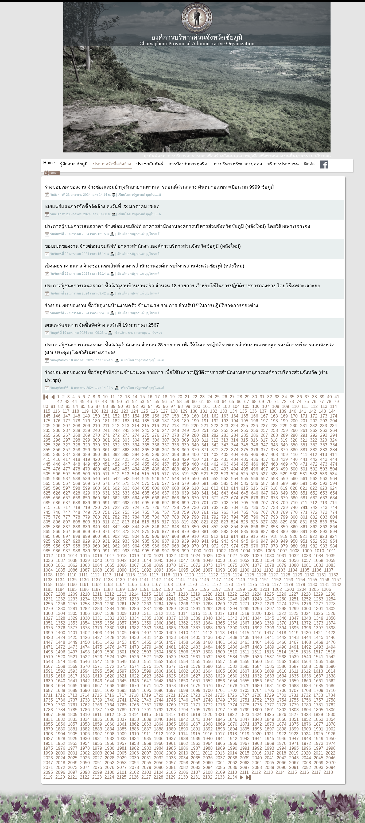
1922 (281, 734)
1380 (109, 628)
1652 (208, 681)
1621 (122, 676)
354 (333, 445)
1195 (192, 589)
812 (115, 522)
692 (116, 502)
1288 (159, 608)
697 (165, 502)
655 (47, 498)
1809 (72, 714)
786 (155, 517)
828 (274, 522)
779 (86, 517)
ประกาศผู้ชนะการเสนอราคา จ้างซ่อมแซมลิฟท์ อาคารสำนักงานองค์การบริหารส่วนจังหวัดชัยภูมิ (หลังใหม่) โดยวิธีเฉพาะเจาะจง (177, 226)
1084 (48, 570)
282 (215, 435)
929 (86, 541)
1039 (85, 560)
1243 (195, 599)
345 (244, 445)
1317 (220, 613)
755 (145, 512)
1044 (146, 560)
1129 (297, 575)
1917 (220, 734)
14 (135, 397)
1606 (232, 671)
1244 (208, 599)
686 (56, 502)
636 (155, 493)
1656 (257, 681)
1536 (257, 656)
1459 (195, 642)
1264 (159, 604)
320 (293, 440)
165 (244, 416)
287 (264, 435)
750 (96, 512)
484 (135, 469)
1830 (330, 714)
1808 (60, 714)
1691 (97, 690)
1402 (85, 632)
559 (284, 478)
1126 (261, 575)
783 (126, 517)
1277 (318, 604)
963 (126, 546)
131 (203, 411)
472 (313, 464)
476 (56, 469)
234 (333, 425)
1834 (85, 719)
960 (96, 546)
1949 (318, 738)
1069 (159, 565)
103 (226, 406)
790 (195, 517)
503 (323, 469)
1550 (134, 661)
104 (236, 406)
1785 (72, 709)
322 (313, 440)
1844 (208, 719)
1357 (122, 623)
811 (106, 522)
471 (304, 464)
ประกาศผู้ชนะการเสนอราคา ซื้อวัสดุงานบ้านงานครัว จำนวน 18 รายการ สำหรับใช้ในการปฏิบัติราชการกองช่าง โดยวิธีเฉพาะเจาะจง (182, 285)
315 (244, 440)
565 (47, 483)
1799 (245, 709)
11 (112, 397)
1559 (245, 661)
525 (244, 474)
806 (56, 522)
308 (175, 440)
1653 (220, 681)
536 (56, 478)
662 (116, 498)
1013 (60, 555)
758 (175, 512)
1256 (60, 604)
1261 (122, 604)
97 (172, 406)
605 (145, 488)
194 (234, 421)
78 (329, 401)
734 (234, 507)
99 (187, 406)
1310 (134, 613)
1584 (257, 666)
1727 (244, 695)
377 (264, 449)
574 (135, 483)
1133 (48, 579)
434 (234, 459)
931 (106, 541)
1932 (109, 738)
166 (254, 416)
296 (56, 440)
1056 (294, 560)
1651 (195, 681)
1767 (146, 705)
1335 (146, 618)
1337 (171, 618)
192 (215, 421)
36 (299, 397)
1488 (257, 647)
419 (86, 459)
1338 (183, 618)
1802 (281, 709)
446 (56, 464)
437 (264, 459)
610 (195, 488)
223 (224, 425)
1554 (183, 661)
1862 (134, 724)
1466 (281, 642)
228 (274, 425)
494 (234, 469)
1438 (232, 637)
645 (244, 493)
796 (254, 517)
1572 (109, 666)
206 (56, 425)
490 (195, 469)
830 (293, 522)
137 (263, 411)
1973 (318, 743)
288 (274, 435)
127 (164, 411)
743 (323, 507)
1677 (220, 685)
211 (106, 425)
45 (82, 401)
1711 (48, 695)
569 (86, 483)
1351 (48, 623)
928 (76, 541)
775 (47, 517)
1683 (294, 685)
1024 (195, 555)
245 (145, 430)
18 (164, 397)
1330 (85, 618)
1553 (171, 661)
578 (175, 483)
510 (96, 474)
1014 (72, 555)
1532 (208, 656)
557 (264, 478)
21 (187, 397)
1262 (134, 604)
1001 (208, 551)
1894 (232, 729)
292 (313, 435)
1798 (232, 709)
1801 (269, 709)
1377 (72, 628)
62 (209, 401)
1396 (306, 628)
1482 (183, 647)
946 (254, 541)
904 (135, 536)
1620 (109, 676)
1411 (195, 632)
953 (323, 541)
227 (264, 425)
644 (234, 493)
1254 (331, 599)
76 (314, 401)
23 (202, 397)
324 (333, 440)
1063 (85, 565)
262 (313, 430)
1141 (144, 579)
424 (135, 459)
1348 (306, 618)
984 (333, 546)
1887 (146, 729)
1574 (134, 666)
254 (234, 430)
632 (116, 493)
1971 (294, 743)
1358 (134, 623)
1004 (245, 551)
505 (47, 474)
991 (106, 551)
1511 (244, 652)
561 (304, 478)
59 (186, 401)
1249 (269, 599)
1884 (109, 729)
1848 (257, 719)
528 (274, 474)
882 (215, 531)
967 (165, 546)
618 (274, 488)
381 (304, 449)
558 (274, 478)
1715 (97, 695)
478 (76, 469)
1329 (72, 618)
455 (145, 464)
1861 (122, 724)
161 (205, 416)
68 (254, 401)
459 (185, 464)
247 (165, 430)
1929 (72, 738)
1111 (83, 575)
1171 (204, 584)
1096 (195, 570)
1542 (331, 656)
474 (333, 464)
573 (126, 483)
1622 (134, 676)
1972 (306, 743)
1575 (146, 666)
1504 (159, 652)
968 (175, 546)
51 (127, 401)
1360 (159, 623)
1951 (48, 743)
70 (269, 401)
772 (313, 512)
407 (264, 454)
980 (294, 546)
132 (213, 411)
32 (269, 397)
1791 (146, 709)
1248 (257, 599)
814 (135, 522)
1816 (158, 714)
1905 (72, 734)
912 (214, 536)
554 (234, 478)
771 (304, 512)
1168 (168, 584)
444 (333, 459)
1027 (232, 555)
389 (86, 454)
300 (96, 440)
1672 (159, 685)
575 (145, 483)
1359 (146, 623)
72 (284, 401)
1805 (318, 709)
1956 (109, 743)
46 (89, 401)
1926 (330, 734)
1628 (208, 676)
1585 (269, 666)
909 (185, 536)
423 (126, 459)
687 (66, 502)
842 (116, 527)
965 (145, 546)
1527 (146, 656)
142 (312, 411)
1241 (171, 599)
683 (323, 498)
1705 (269, 690)
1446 (331, 637)
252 (215, 430)
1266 (183, 604)
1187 (96, 589)
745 (47, 512)
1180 (312, 584)
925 (47, 541)
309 (185, 440)
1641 (72, 681)
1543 (48, 661)
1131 (321, 575)
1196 (204, 589)
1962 (183, 743)
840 (96, 527)
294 (333, 435)
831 (303, 522)
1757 (318, 700)
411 (303, 454)
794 (234, 517)
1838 (134, 719)
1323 (293, 613)
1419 (293, 632)
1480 (159, 647)
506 (56, 474)
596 (56, 488)
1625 (171, 676)
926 (56, 541)
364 (135, 449)
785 (145, 517)
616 (254, 488)
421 (106, 459)
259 (284, 430)
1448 (60, 642)
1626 (183, 676)
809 (86, 522)
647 (264, 493)
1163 (108, 584)
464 (234, 464)
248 (175, 430)
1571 (97, 666)
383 (323, 449)
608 (175, 488)
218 (175, 425)
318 (274, 440)
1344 (257, 618)
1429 (122, 637)
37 (307, 397)
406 (254, 454)
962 (116, 546)
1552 (159, 661)
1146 (204, 579)
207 (66, 425)
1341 (220, 618)
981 (304, 546)
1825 (269, 714)
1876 (306, 724)
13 (127, 397)
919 (284, 536)
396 (155, 454)
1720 (158, 695)
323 (323, 440)
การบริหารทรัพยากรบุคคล (237, 164)
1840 (159, 719)
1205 (314, 589)
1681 (269, 685)
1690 (85, 690)
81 (53, 406)
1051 (232, 560)
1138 (108, 579)
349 (284, 445)
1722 (183, 695)
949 (284, 541)
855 (244, 527)
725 (145, 507)
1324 (306, 613)
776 (56, 517)
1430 (134, 637)
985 (47, 551)
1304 (60, 613)
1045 (159, 560)
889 (284, 531)
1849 (269, 719)
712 (313, 502)
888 (274, 531)
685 (47, 502)
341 (205, 445)
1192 (156, 589)
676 (254, 498)
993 (126, 551)
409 (284, 454)
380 (294, 449)
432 (215, 459)
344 (234, 445)
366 (155, 449)
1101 (256, 570)
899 (86, 536)
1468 (306, 642)
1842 (183, 719)
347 (264, 445)
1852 (306, 719)
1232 (60, 599)
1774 (232, 705)
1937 (171, 738)
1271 (245, 604)
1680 (257, 685)
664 (135, 498)
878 (175, 531)
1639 (48, 681)
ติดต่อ (309, 164)
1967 (245, 743)
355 (47, 449)
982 (313, 546)
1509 (220, 652)
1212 (109, 594)
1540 (306, 656)
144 (332, 411)
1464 (257, 642)
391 (106, 454)
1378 (85, 628)
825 (244, 522)
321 (303, 440)
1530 (183, 656)
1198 (228, 589)
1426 (85, 637)
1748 (208, 700)
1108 (48, 575)
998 (175, 551)
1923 (293, 734)
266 (56, 435)
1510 (232, 652)
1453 (122, 642)
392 (116, 454)
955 (47, 546)
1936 (159, 738)
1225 (269, 594)
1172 (216, 584)
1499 (97, 652)
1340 (208, 618)
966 (155, 546)
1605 (220, 671)
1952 (60, 743)
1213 (121, 594)
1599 (146, 671)
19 (172, 397)
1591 (48, 671)
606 (155, 488)
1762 (85, 705)
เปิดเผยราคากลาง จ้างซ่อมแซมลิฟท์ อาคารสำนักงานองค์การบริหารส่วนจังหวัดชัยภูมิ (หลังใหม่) (144, 266)
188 (175, 421)
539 (86, 478)
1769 (171, 705)
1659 (294, 681)
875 (145, 531)
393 (126, 454)
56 (164, 401)
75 (306, 401)
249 (185, 430)
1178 (288, 584)
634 (135, 493)
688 (76, 502)
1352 (60, 623)
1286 (134, 608)
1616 (60, 676)
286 (254, 435)
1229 (318, 594)
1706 (281, 690)
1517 (318, 652)
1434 (183, 637)
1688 (60, 690)
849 (185, 527)
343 (224, 445)
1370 (281, 623)
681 (304, 498)
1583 (245, 666)
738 (274, 507)
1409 (171, 632)
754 (135, 512)
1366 (232, 623)
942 (215, 541)
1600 (159, 671)
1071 (183, 565)
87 (98, 406)
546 (155, 478)
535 (47, 478)
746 (56, 512)
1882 (85, 729)
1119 (177, 575)
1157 (336, 579)
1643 (97, 681)
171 (304, 416)
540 (96, 478)
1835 (97, 719)
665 (145, 498)
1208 (60, 594)
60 (194, 401)
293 (323, 435)
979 (284, 546)
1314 (183, 613)
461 (205, 464)
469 (284, 464)
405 (244, 454)
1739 (97, 700)
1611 (293, 671)
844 (135, 527)
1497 (72, 652)
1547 (97, 661)
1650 (183, 681)
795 (244, 517)
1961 (171, 743)
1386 (183, 628)
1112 (95, 575)
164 (234, 416)
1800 (257, 709)
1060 (48, 565)
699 (185, 502)
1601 (171, 671)
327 (66, 445)
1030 (269, 555)
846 (155, 527)
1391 (245, 628)
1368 (257, 623)
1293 (220, 608)
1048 (195, 560)
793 (224, 517)
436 (254, 459)
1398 (331, 628)
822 (214, 522)
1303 (48, 613)
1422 (330, 632)
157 (165, 416)
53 (141, 401)
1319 (244, 613)
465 (244, 464)
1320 (257, 613)
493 (224, 469)
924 (333, 536)
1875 (294, 724)
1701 (220, 690)
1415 (244, 632)
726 (155, 507)
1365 (220, 623)
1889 (171, 729)
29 (247, 397)
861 (304, 527)
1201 (265, 589)
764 (234, 512)
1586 (281, 666)
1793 (171, 709)
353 (323, 445)
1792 (159, 709)
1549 (122, 661)
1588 (306, 666)
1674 (183, 685)
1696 (159, 690)
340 (195, 445)
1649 (171, 681)
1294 (232, 608)
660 (96, 498)
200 (294, 421)
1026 (220, 555)
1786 (85, 709)
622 (313, 488)
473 (323, 464)
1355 (97, 623)
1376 (60, 628)
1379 (97, 628)
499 (284, 469)
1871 (245, 724)
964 (135, 546)
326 (56, 445)
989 (86, 551)
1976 (60, 748)
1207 (48, 594)
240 (96, 430)
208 (76, 425)
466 (254, 464)
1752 (257, 700)
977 (264, 546)
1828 (306, 714)
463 (224, 464)
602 (116, 488)
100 (196, 406)
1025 (208, 555)
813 (125, 522)
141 (302, 411)
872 (116, 531)
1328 (60, 618)
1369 (269, 623)
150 (96, 416)
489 (185, 469)
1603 (195, 671)
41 (337, 397)
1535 (245, 656)
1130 (309, 575)
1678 (232, 685)
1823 (244, 714)
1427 (97, 637)
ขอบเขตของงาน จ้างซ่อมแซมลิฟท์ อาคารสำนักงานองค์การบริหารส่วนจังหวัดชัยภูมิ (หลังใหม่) (143, 246)
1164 (120, 584)
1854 (331, 719)
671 (205, 498)
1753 (269, 700)
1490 (281, 647)
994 (135, 551)
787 (165, 517)
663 (126, 498)
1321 (269, 613)
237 (66, 430)
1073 (208, 565)
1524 (109, 656)
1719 (146, 695)
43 (67, 401)
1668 (109, 685)
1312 (158, 613)
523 (224, 474)
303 (126, 440)
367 (165, 449)
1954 (85, 743)
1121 (201, 575)
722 (116, 507)
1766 (134, 705)
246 (155, 430)
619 (284, 488)
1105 (304, 570)
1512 (257, 652)
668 (175, 498)
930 (96, 541)
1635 (294, 676)
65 (231, 401)
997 (165, 551)
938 (175, 541)
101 (206, 406)
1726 (232, 695)
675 (244, 498)
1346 (281, 618)
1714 (85, 695)
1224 (257, 594)
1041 (109, 560)
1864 (159, 724)
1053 (257, 560)
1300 (306, 608)
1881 (72, 729)
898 (76, 536)
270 (96, 435)
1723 (195, 695)
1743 (146, 700)
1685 (318, 685)
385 (47, 454)
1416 (257, 632)
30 (254, 397)
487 (165, 469)
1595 (97, 671)
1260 (109, 604)
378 (274, 449)
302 (116, 440)
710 (294, 502)
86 (90, 406)
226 (254, 425)
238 (76, 430)
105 (246, 406)
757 (165, 512)
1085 (60, 570)
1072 (195, 565)
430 (195, 459)
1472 (60, 647)
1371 (294, 623)
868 (76, 531)
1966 (232, 743)
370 (195, 449)
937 (165, 541)
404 (234, 454)
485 (145, 469)
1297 (269, 608)
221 (204, 425)
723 (126, 507)
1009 (307, 551)
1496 (60, 652)
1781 (318, 705)
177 (66, 421)
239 (86, 430)
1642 (85, 681)
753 (126, 512)
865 (47, 531)
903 (126, 536)
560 (294, 478)
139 (282, 411)
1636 (306, 676)
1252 (306, 599)
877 (165, 531)
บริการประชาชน (283, 164)
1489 (269, 647)
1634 (281, 676)
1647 (146, 681)
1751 (245, 700)
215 (145, 425)
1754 (281, 700)
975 (244, 546)
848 (175, 527)
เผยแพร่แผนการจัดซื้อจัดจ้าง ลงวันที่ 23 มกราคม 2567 (102, 206)
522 (214, 474)
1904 (60, 734)
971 (205, 546)
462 (215, 464)
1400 (60, 632)
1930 (85, 738)
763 (224, 512)
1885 (122, 729)
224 (234, 425)
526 (254, 474)
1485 (220, 647)
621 (303, 488)
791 (205, 517)
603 (126, 488)
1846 (232, 719)
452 (116, 464)
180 (96, 421)
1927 (48, 738)
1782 (331, 705)
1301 (318, 608)
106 (255, 406)
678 (274, 498)
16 (149, 397)
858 (274, 527)
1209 (72, 594)
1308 (109, 613)
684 (333, 498)
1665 (72, 685)
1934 (134, 738)
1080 (294, 565)
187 (165, 421)
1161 (84, 584)
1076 (245, 565)
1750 (232, 700)
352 (313, 445)
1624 (159, 676)
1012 (48, 555)
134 (233, 411)
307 (165, 440)
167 (264, 416)
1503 (146, 652)
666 (155, 498)
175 (47, 421)
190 (195, 421)
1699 (195, 690)
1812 (109, 714)
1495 (48, 652)
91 (128, 406)
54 (149, 401)
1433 (171, 637)
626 (56, 493)
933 (126, 541)
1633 (269, 676)
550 (195, 478)
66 (239, 401)
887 (264, 531)
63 (216, 401)
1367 (245, 623)
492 (215, 469)
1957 (122, 743)
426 (155, 459)
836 (56, 527)
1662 (331, 681)
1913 (171, 734)
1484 (208, 647)
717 (66, 507)
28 (239, 397)
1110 (71, 575)
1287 (146, 608)
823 (224, 522)
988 (76, 551)
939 (185, 541)
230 (293, 425)
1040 (97, 560)
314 (234, 440)
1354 (85, 623)
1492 (306, 647)
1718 (134, 695)
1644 (109, 681)
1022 (171, 555)
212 (115, 425)
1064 (97, 565)
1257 (72, 604)
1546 (85, 661)
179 (86, 421)
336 (155, 445)
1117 (153, 575)
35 (292, 397)
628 (76, 493)
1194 (180, 589)
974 (234, 546)
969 (185, 546)
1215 (146, 594)
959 (86, 546)
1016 (97, 555)
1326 (330, 613)
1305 (72, 613)
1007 (282, 551)
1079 (281, 565)
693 (126, 502)
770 (294, 512)
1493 (318, 647)
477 (66, 469)
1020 (146, 555)
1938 (183, 738)
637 (165, 493)
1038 (72, 560)
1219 (195, 594)
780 (96, 517)
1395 (294, 628)
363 (126, 449)
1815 (146, 714)
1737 (72, 700)
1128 (285, 575)
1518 (330, 652)
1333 (122, 618)
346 (254, 445)
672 (215, 498)
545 (145, 478)
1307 (97, 613)
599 (86, 488)
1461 (220, 642)
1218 (183, 594)
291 (304, 435)
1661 (318, 681)
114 (333, 406)
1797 (220, 709)
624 (333, 488)
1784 (60, 709)
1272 (257, 604)
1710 (331, 690)
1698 (183, 690)
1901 (318, 729)
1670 (134, 685)
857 (264, 527)
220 (195, 425)
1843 (195, 719)
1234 (85, 599)
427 (165, 459)
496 (254, 469)
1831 (48, 719)
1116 (142, 575)
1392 (257, 628)
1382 (134, 628)
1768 (159, 705)
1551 (146, 661)
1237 (122, 599)
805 (47, 522)
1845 (220, 719)
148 (76, 416)
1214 (134, 594)
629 (86, 493)
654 (333, 493)
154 (135, 416)
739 (284, 507)
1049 (208, 560)
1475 (97, 647)
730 (195, 507)
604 (135, 488)
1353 (72, 623)
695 (145, 502)
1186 (84, 589)
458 (175, 464)
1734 (330, 695)
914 (234, 536)
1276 (306, 604)
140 (292, 411)
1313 (171, 613)
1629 (220, 676)
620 (293, 488)
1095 (183, 570)
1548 (109, 661)
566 (56, 483)
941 (205, 541)
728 (175, 507)
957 (66, 546)
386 (56, 454)
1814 (134, 714)
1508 (208, 652)
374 (234, 449)
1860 (109, 724)
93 (143, 406)
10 (105, 397)
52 (134, 401)
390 (96, 454)
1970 (281, 743)
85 (83, 406)
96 (165, 406)
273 (126, 435)
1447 (48, 642)
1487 (245, 647)
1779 (294, 705)
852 (215, 527)
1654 (232, 681)
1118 (165, 575)
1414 (232, 632)
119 (85, 411)
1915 (195, 734)
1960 (159, 743)
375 (244, 449)
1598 (134, 671)
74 (299, 401)
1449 (72, 642)
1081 (306, 565)
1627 (195, 676)
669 (185, 498)
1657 (269, 681)
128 (174, 411)
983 (323, 546)
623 (323, 488)
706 (254, 502)
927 (66, 541)
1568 (60, 666)
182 (116, 421)
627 (66, 493)
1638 (331, 676)
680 (294, 498)
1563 (294, 661)
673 (224, 498)
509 (86, 474)
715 (47, 507)
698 (175, 502)
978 (274, 546)
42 (59, 401)
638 (175, 493)
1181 (324, 584)
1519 (48, 656)
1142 (156, 579)
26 (224, 397)
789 (185, 517)
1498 (85, 652)
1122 (213, 575)
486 (155, 469)
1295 (245, 608)
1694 (134, 690)
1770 (183, 705)
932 (116, 541)
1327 (48, 618)
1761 (72, 705)
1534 (232, 656)
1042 (122, 560)
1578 (183, 666)
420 (96, 459)
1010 (319, 551)
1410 (183, 632)
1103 (280, 570)
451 (106, 464)
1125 (249, 575)
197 (264, 421)
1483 (195, 647)
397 (165, 454)
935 (145, 541)
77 (321, 401)
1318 (232, 613)
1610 (281, 671)
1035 (331, 555)
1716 (109, 695)
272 (116, 435)
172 (313, 416)
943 (224, 541)
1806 (331, 709)
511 (106, 474)
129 (184, 411)
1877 (318, 724)
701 (205, 502)
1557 (220, 661)
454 (135, 464)
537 (66, 478)
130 (193, 411)
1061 (60, 565)
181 (106, 421)
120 (95, 411)
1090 (122, 570)
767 (264, 512)
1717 (121, 695)
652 (313, 493)
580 (195, 483)
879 (185, 531)
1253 (318, 599)
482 (116, 469)
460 (195, 464)
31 (262, 397)
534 (333, 474)
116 (56, 411)
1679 (245, 685)
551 (205, 478)
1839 (146, 719)
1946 (281, 738)
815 (145, 522)
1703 (245, 690)
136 (253, 411)
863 (323, 527)
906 (155, 536)
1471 (48, 647)
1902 (331, 729)
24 (209, 397)
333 (126, 445)
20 (179, 397)
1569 (72, 666)
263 (323, 430)
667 (165, 498)
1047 (183, 560)
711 (303, 502)
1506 (183, 652)
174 (333, 416)
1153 (288, 579)
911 (204, 536)
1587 (294, 666)
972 (215, 546)
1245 (220, 599)
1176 (264, 584)
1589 (318, 666)
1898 (281, 729)
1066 (122, 565)
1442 (281, 637)
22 (194, 397)
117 (66, 411)
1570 (85, 666)
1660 (306, 681)
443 (323, 459)
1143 (168, 579)
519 (185, 474)
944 (234, 541)
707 (264, 502)
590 (294, 483)
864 (333, 527)
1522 (85, 656)
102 (216, 406)
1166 (144, 584)
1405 (122, 632)
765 (244, 512)
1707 (294, 690)
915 (244, 536)
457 (165, 464)
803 (323, 517)
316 (254, 440)
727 (165, 507)
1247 (245, 599)
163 (224, 416)
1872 (257, 724)
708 (274, 502)
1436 (208, 637)
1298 (281, 608)
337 (165, 445)
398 (175, 454)
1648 (159, 681)
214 (135, 425)
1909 (122, 734)
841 (106, 527)
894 (333, 531)
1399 (48, 632)
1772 (208, 705)
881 (205, 531)
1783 (48, 709)
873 (126, 531)
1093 (159, 570)
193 (224, 421)
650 (294, 493)
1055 (281, 560)
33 (277, 397)
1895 (245, 729)
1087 (85, 570)
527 (264, 474)
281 (205, 435)
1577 (171, 666)
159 (185, 416)
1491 (294, 647)
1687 (48, 690)
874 (135, 531)
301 (106, 440)
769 (284, 512)
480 (96, 469)
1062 (72, 565)
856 (254, 527)
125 (144, 411)
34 (284, 397)
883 (224, 531)
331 (106, 445)
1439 (245, 637)
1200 (252, 589)
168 (274, 416)
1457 (171, 642)
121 (104, 411)
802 (313, 517)
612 (214, 488)
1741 (122, 700)
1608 (257, 671)
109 (285, 406)
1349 (318, 618)
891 (304, 531)
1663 (48, 685)
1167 (156, 584)
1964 (208, 743)
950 (294, 541)
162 (215, 416)
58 (179, 401)
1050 (220, 560)
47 (97, 401)
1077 (257, 565)
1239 (146, 599)
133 (223, 411)
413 (323, 454)
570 (96, 483)
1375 (48, 628)
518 (175, 474)
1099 (232, 570)
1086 (72, 570)
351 (304, 445)
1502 (134, 652)
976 (254, 546)
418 (76, 459)
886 (254, 531)
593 (323, 483)
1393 (269, 628)
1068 (146, 565)
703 (224, 502)
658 (76, 498)
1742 (134, 700)
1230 (330, 594)
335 (145, 445)
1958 (134, 743)
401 (205, 454)
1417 (269, 632)
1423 (48, 637)
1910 (134, 734)
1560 (257, 661)
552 (215, 478)
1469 (318, 642)
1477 (122, 647)
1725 (220, 695)
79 (336, 401)
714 (333, 502)
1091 (134, 570)
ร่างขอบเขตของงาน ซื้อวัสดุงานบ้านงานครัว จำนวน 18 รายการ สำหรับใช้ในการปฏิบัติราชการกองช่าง (151, 305)
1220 (207, 594)
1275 (294, 604)
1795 (195, 709)
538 (76, 478)
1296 (257, 608)
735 (244, 507)
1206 (326, 589)
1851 (294, 719)
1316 (207, 613)
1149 (240, 579)
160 (195, 416)
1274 (281, 604)
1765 (122, 705)
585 (244, 483)
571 (106, 483)
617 (264, 488)
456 (155, 464)
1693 (122, 690)
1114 (118, 575)
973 (224, 546)
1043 (134, 560)
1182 (336, 584)
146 (56, 416)
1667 (97, 685)
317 (264, 440)
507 (66, 474)
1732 (306, 695)
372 (215, 449)
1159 (60, 584)
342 (215, 445)
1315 (195, 613)
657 (66, 498)
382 (313, 449)
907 (165, 536)
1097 (208, 570)
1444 (306, 637)
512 (115, 474)
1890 (183, 729)
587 (264, 483)
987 (66, 551)
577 (165, 483)
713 (323, 502)
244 (135, 430)
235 (47, 430)
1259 (97, 604)
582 (215, 483)
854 (234, 527)
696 (155, 502)
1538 (281, 656)
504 (333, 469)
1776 (257, 705)
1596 (109, 671)
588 (274, 483)
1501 (122, 652)
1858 (85, 724)
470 (294, 464)
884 (234, 531)
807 (66, 522)
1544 (60, 661)
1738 (85, 700)
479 (86, 469)
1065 (109, 565)
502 (313, 469)
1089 (109, 570)
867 (66, 531)
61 (201, 401)
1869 (220, 724)
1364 (208, 623)
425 (145, 459)
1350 (331, 618)
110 (295, 406)
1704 (257, 690)
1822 (232, 714)
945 (244, 541)
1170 (192, 584)
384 (333, 449)
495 (244, 469)
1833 (72, 719)
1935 (146, 738)
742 (313, 507)
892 (313, 531)
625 (47, 493)
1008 (295, 551)
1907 (97, 734)
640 (195, 493)
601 (106, 488)
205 (47, 425)
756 (155, 512)
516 (155, 474)
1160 (72, 584)
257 (264, 430)
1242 (183, 599)
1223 (244, 594)
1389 (220, 628)
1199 (240, 589)
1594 (85, 671)
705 (244, 502)
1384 (159, 628)
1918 (232, 734)
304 (135, 440)
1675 (195, 685)
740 (294, 507)
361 (106, 449)
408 (274, 454)
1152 (276, 579)
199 (284, 421)
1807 (48, 714)
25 (217, 397)
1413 (220, 632)
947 (264, 541)
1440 (257, 637)
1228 (306, 594)
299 (86, 440)
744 (333, 507)
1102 (268, 570)
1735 (48, 700)
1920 (257, 734)
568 (76, 483)
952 (313, 541)
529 (284, 474)
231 (303, 425)
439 (284, 459)
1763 (97, 705)
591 (304, 483)
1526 (134, 656)
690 (96, 502)
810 (96, 522)
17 (157, 397)
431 (205, 459)
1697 (171, 690)
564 (333, 478)
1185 (72, 589)
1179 (300, 584)
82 (60, 406)
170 (294, 416)
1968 (257, 743)
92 (135, 406)
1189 (120, 589)
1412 (207, 632)
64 (224, 401)
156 (155, 416)
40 (329, 397)
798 (274, 517)
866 (56, 531)
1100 (244, 570)
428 (175, 459)
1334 (134, 618)
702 (215, 502)
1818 (183, 714)
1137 (96, 579)
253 (224, 430)
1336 (159, 618)
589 (284, 483)
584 (234, 483)
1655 (245, 681)
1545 (72, 661)
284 (234, 435)
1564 (306, 661)
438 (274, 459)
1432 (159, 637)
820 (195, 522)
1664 (60, 685)
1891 (195, 729)
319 (284, 440)
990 (96, 551)
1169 (180, 584)
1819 (195, 714)
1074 (220, 565)
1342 (232, 618)
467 (264, 464)
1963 (195, 743)
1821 (220, 714)
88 (105, 406)
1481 (171, 647)
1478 (134, 647)
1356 (109, 623)
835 (47, 527)
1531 (195, 656)
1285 (122, 608)
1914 (183, 734)
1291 (195, 608)
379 (284, 449)
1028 (245, 555)
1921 (269, 734)
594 (333, 483)
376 (254, 449)
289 (284, 435)
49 (112, 401)
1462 (232, 642)
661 (106, 498)
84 (75, 406)
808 (76, 522)
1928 (60, 738)
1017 (109, 555)
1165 (132, 584)
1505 (171, 652)
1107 (328, 570)
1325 (318, 613)
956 (56, 546)
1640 (60, 681)
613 (224, 488)
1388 (208, 628)
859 (284, 527)
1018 (122, 555)
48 (104, 401)
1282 (85, 608)
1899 (294, 729)
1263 (146, 604)
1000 (196, 551)
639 (185, 493)
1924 (306, 734)
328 (76, 445)
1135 (72, 579)
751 (106, 512)
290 (294, 435)
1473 (72, 647)
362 (116, 449)
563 (323, 478)
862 (313, 527)
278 (175, 435)
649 (284, 493)
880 (195, 531)
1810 (85, 714)
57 (171, 401)
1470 (331, 642)
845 (145, 527)
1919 (244, 734)
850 (195, 527)
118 (75, 411)
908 (175, 536)
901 (106, 536)
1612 (306, 671)
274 (135, 435)
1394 (281, 628)
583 (224, 483)
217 (165, 425)
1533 (220, 656)
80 (45, 406)
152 (116, 416)
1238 (134, 599)
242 (116, 430)
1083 (331, 565)
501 (304, 469)
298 (76, 440)
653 (323, 493)
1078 (269, 565)
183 (126, 421)
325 (47, 445)
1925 (318, 734)
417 (66, 459)
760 (195, 512)
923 (323, 536)
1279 (48, 608)
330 (96, 445)
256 (254, 430)
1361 (171, 623)
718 (76, 507)
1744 (159, 700)
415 (47, 459)
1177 (276, 584)
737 (264, 507)
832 (313, 522)
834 (333, 522)
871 (106, 531)
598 (76, 488)
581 (205, 483)
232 (313, 425)
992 (116, 551)
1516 (306, 652)
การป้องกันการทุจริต (188, 164)
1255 (48, 604)
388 (76, 454)
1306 (85, 613)
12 (120, 397)
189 (185, 421)
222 (214, 425)
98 (180, 406)
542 (116, 478)
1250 (281, 599)
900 (96, 536)
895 (47, 536)
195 (244, 421)
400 (195, 454)
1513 (269, 652)
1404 (109, 632)
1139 (120, 579)
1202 (277, 589)
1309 (122, 613)
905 (145, 536)
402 (215, 454)
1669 (122, 685)
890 (294, 531)
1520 (60, 656)
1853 (318, 719)
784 (135, 517)
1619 (97, 676)
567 (66, 483)
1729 (269, 695)
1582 (232, 666)
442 (313, 459)
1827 (293, 714)
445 (47, 464)
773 (323, 512)
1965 (220, 743)
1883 (97, 729)
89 (113, 406)
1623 (146, 676)
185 (145, 421)
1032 (294, 555)
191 (205, 421)
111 (304, 406)
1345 (269, 618)
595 (47, 488)
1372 (306, 623)
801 (304, 517)
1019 (134, 555)
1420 (306, 632)
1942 (232, 738)
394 (135, 454)
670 (195, 498)
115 (46, 411)
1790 (134, 709)
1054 (269, 560)
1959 (146, 743)
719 (86, 507)
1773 (220, 705)
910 (195, 536)
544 (135, 478)
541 (106, 478)
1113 (106, 575)
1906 (85, 734)
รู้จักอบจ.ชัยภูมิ (74, 164)
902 (116, 536)
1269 (220, 604)
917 (264, 536)
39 (322, 397)
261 (304, 430)
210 (96, 425)
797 (264, 517)
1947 (294, 738)
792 (215, 517)
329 (86, 445)
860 (294, 527)
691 (106, 502)
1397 (318, 628)
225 (244, 425)
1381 (122, 628)
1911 (146, 734)
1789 (122, 709)
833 (323, 522)
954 (333, 541)
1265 (171, 604)
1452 (109, 642)
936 (155, 541)
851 (205, 527)
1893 (220, 729)
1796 (208, 709)
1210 (85, 594)
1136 (84, 579)
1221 (220, 594)
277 (165, 435)
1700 (208, 690)
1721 (171, 695)
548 (175, 478)
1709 (318, 690)
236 (56, 430)
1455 (146, 642)
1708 (306, 690)
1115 (130, 575)
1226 (281, 594)
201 (304, 421)
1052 (245, 560)
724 (135, 507)
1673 (171, 685)
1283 (97, 608)
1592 (60, 671)
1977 (72, 748)
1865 (171, 724)
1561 (269, 661)
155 (145, 416)
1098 (220, 570)
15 (142, 397)
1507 (195, 652)
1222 (232, 594)
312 (214, 440)
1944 (257, 738)
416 (56, 459)
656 (56, 498)
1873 (269, 724)
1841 (171, 719)
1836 (109, 719)
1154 (300, 579)
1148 (228, 579)
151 (106, 416)
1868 (208, 724)
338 (175, 445)
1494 (331, 647)
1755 (294, 700)
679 (284, 498)
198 (274, 421)
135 (243, 411)
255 (244, 430)
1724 (207, 695)
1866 (183, 724)
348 (274, 445)
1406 (134, 632)
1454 (134, 642)
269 (86, 435)
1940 (208, 738)
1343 (245, 618)
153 (126, 416)
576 (155, 483)
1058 (318, 560)
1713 (72, 695)
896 (56, 536)
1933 (122, 738)
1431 (146, 637)
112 (314, 406)
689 (86, 502)
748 (76, 512)
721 (106, 507)
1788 (109, 709)
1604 (208, 671)
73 (291, 401)
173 (323, 416)
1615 (48, 676)
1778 (281, 705)
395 (145, 454)
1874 (281, 724)
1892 (208, 729)
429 (185, 459)
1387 (195, 628)
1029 (257, 555)
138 (273, 411)
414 (333, 454)
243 (126, 430)
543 (126, 478)
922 (313, 536)
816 (155, 522)
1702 (232, 690)
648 (274, 493)
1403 (97, 632)
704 (234, 502)
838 (76, 527)
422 (116, 459)
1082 (318, 565)
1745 (171, 700)
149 (86, 416)
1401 (72, 632)
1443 (294, 637)
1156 (324, 579)
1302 (331, 608)
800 (294, 517)
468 (274, 464)
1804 (306, 709)
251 (205, 430)
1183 (48, 589)
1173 (228, 584)
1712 (60, 695)
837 (66, 527)
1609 (269, 671)
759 (185, 512)
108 (275, 406)
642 (215, 493)
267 (66, 435)
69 (261, 401)
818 (175, 522)
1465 (269, 642)
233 (323, 425)
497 (264, 469)
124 (134, 411)
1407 (146, 632)
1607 (245, 671)
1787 (97, 709)
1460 (208, 642)
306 (155, 440)
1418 (281, 632)
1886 (134, 729)
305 (145, 440)
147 (66, 416)
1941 (220, 738)
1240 (159, 599)
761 (205, 512)
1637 (318, 676)
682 (313, 498)
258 (274, 430)
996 (155, 551)
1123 (225, 575)
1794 (183, 709)
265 (47, 435)
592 (313, 483)
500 (294, 469)
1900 (306, 729)
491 (205, 469)
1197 (216, 589)
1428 (109, 637)
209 (86, 425)
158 (175, 416)
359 (86, 449)
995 (145, 551)
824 (234, 522)
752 (116, 512)
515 (145, 474)
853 (224, 527)
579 (185, 483)
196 (254, 421)
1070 (171, 565)
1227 (293, 594)
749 (86, 512)
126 (154, 411)
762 (215, 512)
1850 (281, 719)
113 (323, 406)
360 (96, 449)
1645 (122, 681)
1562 (281, 661)
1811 (97, 714)
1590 (331, 666)
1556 (208, 661)
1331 (97, 618)
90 (120, 406)
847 (165, 527)
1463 (245, 642)
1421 (318, 632)
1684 (306, 685)
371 (205, 449)
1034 (318, 555)
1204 (301, 589)
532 (313, 474)
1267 (195, 604)
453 (126, 464)
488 (175, 469)
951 (304, 541)
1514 (281, 652)
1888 (159, 729)
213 (125, 425)
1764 (109, 705)
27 (232, 397)
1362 (183, 623)
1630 (232, 676)
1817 (171, 714)
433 (224, 459)
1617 (72, 676)
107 (265, 406)
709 (284, 502)
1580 (208, 666)
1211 (97, 594)
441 (304, 459)
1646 (134, 681)
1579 (195, 666)
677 (264, 498)
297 (66, 440)
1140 (132, 579)
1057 (306, 560)
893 (323, 531)
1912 (158, 734)
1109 (60, 575)
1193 (168, 589)
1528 (159, 656)
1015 (85, 555)
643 (224, 493)
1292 (208, 608)
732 (215, 507)
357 (66, 449)
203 (323, 421)
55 (156, 401)
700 (195, 502)
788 (175, 517)
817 (165, 522)
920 (293, 536)
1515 (293, 652)
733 (224, 507)
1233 (72, 599)
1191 (144, 589)
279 (185, 435)
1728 (257, 695)
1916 (207, 734)
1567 (48, 666)
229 (284, 425)
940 (195, 541)
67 (246, 401)
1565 (318, 661)
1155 (312, 579)
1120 (189, 575)
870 (96, 531)
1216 (158, 594)
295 (47, 440)
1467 (294, 642)
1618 (85, 676)
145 (47, 416)
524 (234, 474)
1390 (232, 628)
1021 (159, 555)
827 (264, 522)
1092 (146, 570)
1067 (134, 565)
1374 (331, 623)
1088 (97, 570)
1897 (269, 729)
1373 (318, 623)
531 (303, 474)
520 (195, 474)
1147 (216, 579)
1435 (195, 637)
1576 (159, 666)
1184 (60, 589)
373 (224, 449)
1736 (60, 700)
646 (254, 493)
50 (119, 401)
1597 (122, 671)
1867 (195, 724)
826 (254, 522)
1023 (183, 555)
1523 (97, 656)
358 (76, 449)
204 (333, 421)
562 (313, 478)
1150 (252, 579)
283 (224, 435)
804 (333, 517)
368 (175, 449)
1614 (330, 671)
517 (165, 474)
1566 (331, 661)
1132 (333, 575)
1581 (220, 666)
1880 (60, 729)
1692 (109, 690)
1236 (109, 599)
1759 (48, 705)
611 (204, 488)
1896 (257, 729)
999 (185, 551)
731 (205, 507)
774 (333, 512)
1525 (122, 656)
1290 (183, 608)
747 (66, 512)
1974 (331, 743)
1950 (331, 738)
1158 (48, 584)
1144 (180, 579)
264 (333, 430)
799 (284, 517)
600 (96, 488)
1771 (195, 705)
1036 (48, 560)
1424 (60, 637)
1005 (258, 551)
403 (224, 454)
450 (96, 464)
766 (254, 512)
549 (185, 478)
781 (106, 517)
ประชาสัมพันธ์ (149, 164)
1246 (232, 599)
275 (145, 435)
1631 (245, 676)
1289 (171, 608)
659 (86, 498)
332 (116, 445)
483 (126, 469)
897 (66, 536)
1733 (318, 695)
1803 (294, 709)
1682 (281, 685)
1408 (159, 632)
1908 (109, 734)
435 (244, 459)
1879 (48, 729)
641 (205, 493)
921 (303, 536)
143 (322, 411)
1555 (195, 661)
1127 (273, 575)
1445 (318, 637)
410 (294, 454)
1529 (171, 656)
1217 (171, 594)
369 (185, 449)
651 (304, 493)
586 (254, 483)
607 (165, 488)
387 (66, 454)
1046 (171, 560)
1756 (306, 700)
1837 (122, 719)
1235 (97, 599)
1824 (257, 714)
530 (293, 474)
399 (185, 454)
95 (158, 406)
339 (185, 445)
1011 (331, 551)
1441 (269, 637)
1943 (245, 738)
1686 (331, 685)
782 (116, 517)
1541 (318, 656)
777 (66, 517)
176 (56, 421)
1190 (132, 589)
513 (125, 474)
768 (274, 512)
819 (185, 522)
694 (135, 502)
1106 (316, 570)
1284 (109, 608)
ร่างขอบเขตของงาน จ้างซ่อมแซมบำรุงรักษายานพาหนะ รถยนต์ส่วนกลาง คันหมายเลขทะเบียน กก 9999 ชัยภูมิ (159, 187)
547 (165, 478)
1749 (220, 700)
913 (224, 536)
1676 (208, 685)
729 (185, 507)
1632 (257, 676)
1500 (109, 652)
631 (106, 493)
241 (106, 430)
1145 (192, 579)
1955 (97, 743)
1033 (306, 555)
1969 (269, 743)
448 (76, 464)
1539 (294, 656)
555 (244, 478)
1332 (109, 618)
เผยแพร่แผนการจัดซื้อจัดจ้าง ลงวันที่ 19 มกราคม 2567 (102, 325)
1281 (72, 608)
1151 (264, 579)
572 (116, 483)
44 (74, 401)
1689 (72, 690)
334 (135, 445)
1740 (109, 700)
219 (185, 425)
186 (155, 421)
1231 (48, 599)
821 (204, 522)
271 (106, 435)
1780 (306, 705)
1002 (221, 551)
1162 (96, 584)
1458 (183, 642)
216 (155, 425)
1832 (60, 719)
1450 (85, 642)
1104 (292, 570)
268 (76, 435)
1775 (245, 705)
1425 (72, 637)
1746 (183, 700)
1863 (146, 724)
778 (76, 517)
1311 (146, 613)
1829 (318, 714)
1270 (232, 604)
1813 (121, 714)
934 (135, 541)
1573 (122, 666)
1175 (252, 584)
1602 (183, 671)
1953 (72, 743)
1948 (306, 738)
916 (254, 536)
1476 (109, 647)
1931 (97, 738)
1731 (293, 695)
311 (204, 440)
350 (294, 445)
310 (195, 440)
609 (185, 488)
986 (56, 551)
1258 (85, 604)
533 (323, 474)
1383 (146, 628)
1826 (281, 714)
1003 (233, 551)
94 (150, 406)
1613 (318, 671)
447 (66, 464)
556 (254, 478)
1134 (60, 579)
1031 (281, 555)
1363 (195, 623)
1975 (48, 748)
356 (56, 449)
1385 (171, 628)
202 (313, 421)
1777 (269, 705)
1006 (270, 551)
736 (254, 507)
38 (314, 397)
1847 (245, 719)
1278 (331, 604)
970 (195, 546)
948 (274, 541)
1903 (48, 734)
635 (145, 493)
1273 (269, 604)
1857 (72, 724)
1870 (232, 724)
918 (274, 536)
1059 (331, 560)
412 (313, 454)
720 (96, 507)
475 (47, 469)
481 (106, 469)
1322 (281, 613)
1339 (195, 618)
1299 (294, 608)
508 (76, 474)
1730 (281, 695)
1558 (232, 661)
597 (66, 488)
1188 (108, 589)
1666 (85, 685)
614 (234, 488)
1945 (269, 738)
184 (135, 421)
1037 (60, 560)
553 (224, 478)
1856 (60, 724)
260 (294, 430)
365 (145, 449)
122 (114, 411)
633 (126, 493)
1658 (281, 681)
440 (294, 459)
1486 (232, 647)
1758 (331, 700)
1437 (220, 637)
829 (284, 522)
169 (284, 416)
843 (126, 527)
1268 (208, 604)
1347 (294, 618)
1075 (232, 565)
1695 (146, 690)
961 (106, 546)
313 (224, 440)
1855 (48, 724)
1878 (331, 724)
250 (195, 430)
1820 (207, 714)
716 (56, 507)
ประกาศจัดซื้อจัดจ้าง (112, 164)
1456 (159, 642)
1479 (146, 647)
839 (86, 527)
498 (274, 469)
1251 (294, 599)
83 (68, 406)
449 (86, 464)
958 (76, 546)
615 (244, 488)
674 (234, 498)
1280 (60, 608)
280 (195, 435)
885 (244, 531)
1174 (240, 584)
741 (304, 507)
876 (155, 531)
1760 (60, 705)
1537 (269, 656)
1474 (85, 647)
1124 (237, 575)
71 (276, 401)
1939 (195, 738)
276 (155, 435)
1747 (195, 700)
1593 (72, 671)
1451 (97, 642)
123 (124, 411)
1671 (146, 685)
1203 (289, 589)
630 (96, 493)
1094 (171, 570)
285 (244, 435)
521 (204, 474)
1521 (72, 656)
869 (86, 531)
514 (135, 474)
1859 (97, 724)
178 (76, 421)
